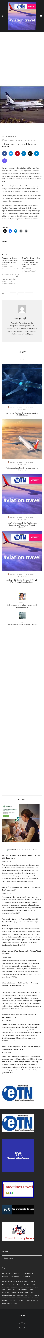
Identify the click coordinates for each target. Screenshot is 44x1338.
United (35, 1300)
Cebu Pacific (30, 1281)
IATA (31, 1289)
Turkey (23, 1300)
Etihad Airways (24, 1284)
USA (4, 1303)
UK (29, 1300)
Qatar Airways (16, 1298)
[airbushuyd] (22, 384)
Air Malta (22, 1279)
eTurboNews (32, 849)
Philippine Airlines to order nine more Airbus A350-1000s (22, 469)
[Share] (4, 153)
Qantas (37, 1295)
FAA (34, 1284)
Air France (26, 1276)
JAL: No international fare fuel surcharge (22, 623)
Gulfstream (22, 1289)
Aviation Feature (21, 140)
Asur (39, 1279)
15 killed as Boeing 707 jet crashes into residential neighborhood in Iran (10, 277)
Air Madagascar (9, 1279)
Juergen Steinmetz (16, 407)
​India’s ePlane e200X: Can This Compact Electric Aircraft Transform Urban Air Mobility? (22, 525)
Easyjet (13, 1284)
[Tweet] (11, 153)
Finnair (14, 1287)
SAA (36, 1298)
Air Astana (19, 1273)
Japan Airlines (17, 1292)
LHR (32, 1292)
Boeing (21, 293)
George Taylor (9, 140)
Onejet (21, 1295)
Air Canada (15, 1276)
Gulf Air (12, 1289)
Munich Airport (9, 1295)
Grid (5, 1289)
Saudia (5, 1300)
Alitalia (31, 1279)
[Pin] (17, 153)
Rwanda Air (28, 1298)
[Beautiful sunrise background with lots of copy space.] (22, 439)
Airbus (13, 293)
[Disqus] (22, 666)
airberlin (29, 1273)
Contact (22, 1315)
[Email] (30, 153)
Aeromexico (8, 1273)
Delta (5, 1284)
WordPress (12, 1303)
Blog (5, 1281)
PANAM (28, 1295)
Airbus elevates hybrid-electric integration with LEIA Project (22, 414)
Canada (20, 1281)
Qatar (5, 1298)
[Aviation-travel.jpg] (22, 494)
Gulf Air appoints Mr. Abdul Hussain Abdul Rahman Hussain (22, 605)
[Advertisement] (22, 54)
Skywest (14, 1300)
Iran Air (29, 293)
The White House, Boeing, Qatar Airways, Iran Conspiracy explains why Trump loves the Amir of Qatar (31, 262)
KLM (26, 1292)
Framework (24, 1287)
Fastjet (6, 1287)
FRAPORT (34, 1287)
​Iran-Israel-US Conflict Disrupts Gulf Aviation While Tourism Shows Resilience (22, 581)
